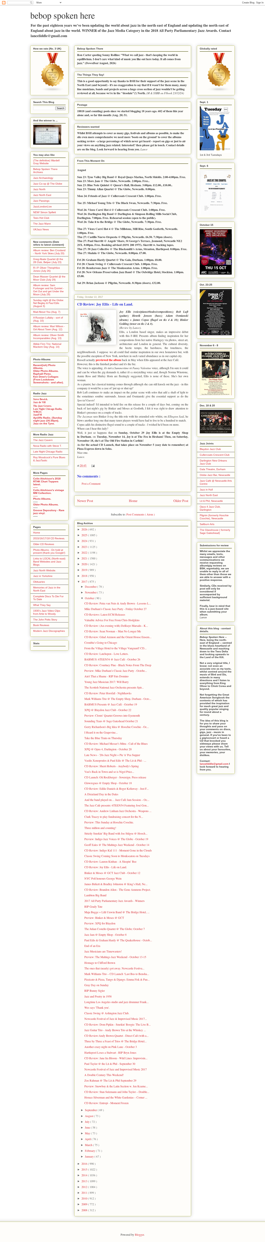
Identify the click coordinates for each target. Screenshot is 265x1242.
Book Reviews (41, 625)
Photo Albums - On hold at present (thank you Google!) (49, 551)
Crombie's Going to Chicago (100, 642)
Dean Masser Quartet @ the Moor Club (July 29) (49, 278)
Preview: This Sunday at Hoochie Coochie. (109, 822)
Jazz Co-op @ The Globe (47, 183)
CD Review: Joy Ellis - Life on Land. (105, 867)
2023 (84, 547)
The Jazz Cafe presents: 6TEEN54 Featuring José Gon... (116, 805)
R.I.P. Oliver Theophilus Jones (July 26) (46, 269)
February (90, 1151)
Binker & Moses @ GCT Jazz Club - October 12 (112, 873)
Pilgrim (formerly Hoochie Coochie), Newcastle (214, 517)
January (89, 1156)
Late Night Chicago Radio (47, 451)
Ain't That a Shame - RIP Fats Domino (106, 676)
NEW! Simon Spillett (44, 212)
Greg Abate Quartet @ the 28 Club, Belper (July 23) (48, 261)
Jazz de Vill (39, 402)
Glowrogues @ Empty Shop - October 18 (108, 783)
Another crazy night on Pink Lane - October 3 (110, 1047)
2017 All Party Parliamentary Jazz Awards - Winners (114, 901)
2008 (84, 1210)
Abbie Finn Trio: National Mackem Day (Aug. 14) (47, 345)
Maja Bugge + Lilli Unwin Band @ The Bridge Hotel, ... (116, 912)
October (90, 598)
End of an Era (92, 946)
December (91, 586)
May (88, 1133)
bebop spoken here (62, 15)
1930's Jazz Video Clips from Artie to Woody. (46, 612)
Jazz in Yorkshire (42, 576)
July (87, 1122)
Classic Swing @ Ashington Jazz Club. (106, 1013)
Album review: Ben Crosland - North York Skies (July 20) (49, 252)
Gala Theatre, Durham (213, 469)
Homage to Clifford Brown (99, 963)
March (89, 1145)
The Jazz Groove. (42, 406)
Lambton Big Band (95, 895)
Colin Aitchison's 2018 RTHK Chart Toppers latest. (47, 481)
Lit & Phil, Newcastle (211, 500)
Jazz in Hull (206, 489)
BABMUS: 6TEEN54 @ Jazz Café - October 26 (112, 659)
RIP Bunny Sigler (94, 990)
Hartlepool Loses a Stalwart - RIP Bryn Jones (110, 1052)
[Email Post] (92, 465)
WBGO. (37, 412)
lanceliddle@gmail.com (214, 763)
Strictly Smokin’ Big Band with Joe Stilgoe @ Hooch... (115, 833)
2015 (84, 1169)
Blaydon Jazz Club (210, 449)
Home (133, 500)
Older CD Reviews (43, 544)
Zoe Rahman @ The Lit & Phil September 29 (110, 1080)
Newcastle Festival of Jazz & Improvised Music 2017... (115, 1019)
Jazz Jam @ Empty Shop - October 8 (105, 934)
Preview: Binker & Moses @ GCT (104, 918)
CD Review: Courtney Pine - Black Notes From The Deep (117, 665)
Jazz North (39, 189)
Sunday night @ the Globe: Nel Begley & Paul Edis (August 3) (48, 303)
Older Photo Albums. (46, 370)
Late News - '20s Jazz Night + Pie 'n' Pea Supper (112, 755)
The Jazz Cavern (43, 440)
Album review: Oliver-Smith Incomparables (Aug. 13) (48, 337)
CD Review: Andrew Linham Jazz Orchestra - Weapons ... (117, 811)
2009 (84, 1204)
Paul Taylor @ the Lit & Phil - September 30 (109, 1064)
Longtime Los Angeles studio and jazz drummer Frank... (116, 1002)
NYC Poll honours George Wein (103, 878)
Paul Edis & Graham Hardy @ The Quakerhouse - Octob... (118, 940)
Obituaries (39, 581)
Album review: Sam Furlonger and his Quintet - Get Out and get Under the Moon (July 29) (48, 290)
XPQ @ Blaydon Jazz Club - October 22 (107, 710)
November (91, 592)
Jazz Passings (41, 200)
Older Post (180, 500)
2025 (84, 535)
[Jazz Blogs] (219, 90)
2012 (84, 1187)
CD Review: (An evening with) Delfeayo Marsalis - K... (116, 625)
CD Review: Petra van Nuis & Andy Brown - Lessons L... (117, 603)
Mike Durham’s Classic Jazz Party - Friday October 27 (115, 609)
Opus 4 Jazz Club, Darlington (210, 508)
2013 (84, 1181)
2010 (84, 1198)
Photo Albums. (42, 498)
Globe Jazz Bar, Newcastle (215, 475)
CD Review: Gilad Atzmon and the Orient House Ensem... (117, 637)
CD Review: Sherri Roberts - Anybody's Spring (111, 766)
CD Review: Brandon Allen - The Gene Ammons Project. (117, 889)
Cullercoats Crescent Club (214, 454)
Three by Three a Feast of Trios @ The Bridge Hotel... (115, 1041)
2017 (84, 581)
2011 (84, 1192)
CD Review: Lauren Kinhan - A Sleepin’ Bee (110, 861)
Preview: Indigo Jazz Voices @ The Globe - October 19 (116, 839)
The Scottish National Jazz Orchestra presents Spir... (114, 687)
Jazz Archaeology (43, 177)
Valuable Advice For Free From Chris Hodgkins (112, 620)
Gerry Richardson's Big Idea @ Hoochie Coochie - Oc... (116, 727)
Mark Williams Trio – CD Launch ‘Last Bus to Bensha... (116, 974)
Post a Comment (91, 483)
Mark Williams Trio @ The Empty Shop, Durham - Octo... (117, 699)
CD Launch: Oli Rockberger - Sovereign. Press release (115, 777)
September (91, 1110)
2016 (84, 1163)
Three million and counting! (100, 828)
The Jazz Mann (42, 223)
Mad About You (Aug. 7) (46, 311)
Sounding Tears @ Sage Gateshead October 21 (111, 721)
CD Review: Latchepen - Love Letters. (106, 654)
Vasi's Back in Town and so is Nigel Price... (109, 772)
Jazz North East (42, 195)
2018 (84, 576)
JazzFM (37, 414)
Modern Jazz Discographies (49, 630)
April (88, 1139)
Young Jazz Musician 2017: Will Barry (106, 682)
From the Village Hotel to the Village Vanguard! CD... (115, 648)
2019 (84, 570)
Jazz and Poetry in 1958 (98, 996)
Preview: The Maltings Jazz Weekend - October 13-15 (115, 957)
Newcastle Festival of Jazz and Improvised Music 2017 (115, 1069)
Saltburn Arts (207, 524)
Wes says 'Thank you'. (97, 1007)
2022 (84, 552)
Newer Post (85, 500)
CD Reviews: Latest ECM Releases (104, 614)
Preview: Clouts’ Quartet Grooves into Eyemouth (112, 715)
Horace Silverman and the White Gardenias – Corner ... (115, 1097)
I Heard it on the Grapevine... (101, 732)
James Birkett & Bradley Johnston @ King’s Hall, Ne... (115, 884)
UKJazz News (41, 229)
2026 (84, 529)
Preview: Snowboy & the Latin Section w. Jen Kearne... (116, 1086)
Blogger (139, 1234)
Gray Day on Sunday (96, 985)
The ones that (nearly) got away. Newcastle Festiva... (114, 968)
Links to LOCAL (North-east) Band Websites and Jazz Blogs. (49, 561)
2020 (84, 564)
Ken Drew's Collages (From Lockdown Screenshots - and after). (48, 379)
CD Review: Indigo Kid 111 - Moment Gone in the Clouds (118, 850)
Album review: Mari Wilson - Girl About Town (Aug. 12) (49, 328)
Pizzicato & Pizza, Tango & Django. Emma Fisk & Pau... (117, 979)
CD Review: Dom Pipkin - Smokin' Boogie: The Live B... (117, 1024)
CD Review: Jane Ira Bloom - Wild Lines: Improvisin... (115, 1058)
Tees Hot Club (41, 217)
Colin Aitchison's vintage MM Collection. (48, 491)
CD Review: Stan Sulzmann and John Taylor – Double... (116, 1092)
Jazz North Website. (44, 570)
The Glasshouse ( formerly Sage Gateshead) (215, 531)
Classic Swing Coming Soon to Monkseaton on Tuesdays (117, 856)
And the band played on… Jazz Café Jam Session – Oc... (116, 800)
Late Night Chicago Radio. (47, 409)
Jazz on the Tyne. (44, 423)
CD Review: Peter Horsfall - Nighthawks (107, 693)
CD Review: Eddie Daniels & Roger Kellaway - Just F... (116, 788)
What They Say (42, 605)
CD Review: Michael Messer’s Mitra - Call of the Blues (116, 743)
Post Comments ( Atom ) (140, 514)
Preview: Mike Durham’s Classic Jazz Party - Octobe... (115, 670)
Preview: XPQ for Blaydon (99, 923)
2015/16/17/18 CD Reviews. (49, 538)
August (89, 1116)
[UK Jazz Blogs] (52, 90)
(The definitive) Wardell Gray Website (46, 162)
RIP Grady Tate (93, 906)
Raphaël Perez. (42, 373)
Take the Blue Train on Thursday (103, 738)
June (88, 1127)
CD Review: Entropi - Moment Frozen (106, 1103)
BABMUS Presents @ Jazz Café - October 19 (110, 704)
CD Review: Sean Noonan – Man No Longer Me (112, 631)
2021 (84, 558)
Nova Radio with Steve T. (47, 445)
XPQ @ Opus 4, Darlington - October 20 (108, 749)
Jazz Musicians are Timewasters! (103, 951)
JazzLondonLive (42, 206)
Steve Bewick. (40, 399)
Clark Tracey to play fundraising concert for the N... (113, 817)
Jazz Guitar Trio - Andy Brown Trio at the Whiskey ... (115, 1030)
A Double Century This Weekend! (104, 1075)
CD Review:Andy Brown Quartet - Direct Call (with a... (116, 1035)
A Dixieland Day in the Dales (101, 794)
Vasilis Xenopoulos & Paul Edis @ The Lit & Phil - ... (115, 760)
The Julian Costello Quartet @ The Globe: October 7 (114, 929)
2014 (84, 1175)
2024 (84, 541)
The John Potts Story (45, 619)
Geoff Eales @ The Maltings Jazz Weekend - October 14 (116, 845)
